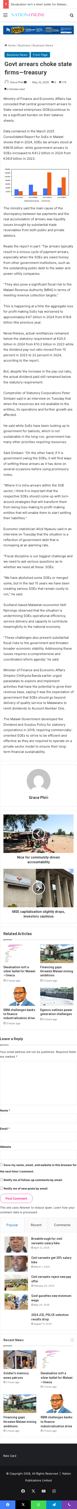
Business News (43, 45)
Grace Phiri (16, 82)
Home (11, 45)
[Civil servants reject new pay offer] (16, 1283)
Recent (36, 1225)
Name (5, 1110)
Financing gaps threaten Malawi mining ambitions (56, 971)
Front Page (40, 54)
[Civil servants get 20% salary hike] (16, 1264)
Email (5, 1128)
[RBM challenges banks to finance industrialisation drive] (20, 996)
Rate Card (9, 1455)
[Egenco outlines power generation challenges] (57, 996)
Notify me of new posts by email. (26, 1188)
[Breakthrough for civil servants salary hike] (16, 1245)
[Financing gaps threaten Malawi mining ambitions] (57, 953)
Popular (12, 1225)
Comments (62, 1225)
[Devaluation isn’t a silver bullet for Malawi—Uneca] (20, 953)
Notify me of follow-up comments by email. (33, 1180)
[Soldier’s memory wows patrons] (19, 1359)
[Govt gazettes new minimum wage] (16, 1302)
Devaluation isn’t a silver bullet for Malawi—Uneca (19, 971)
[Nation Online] (28, 15)
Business (24, 45)
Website (5, 1146)
